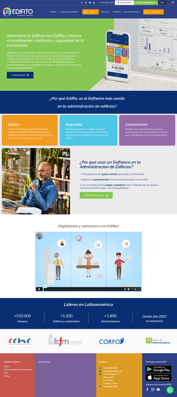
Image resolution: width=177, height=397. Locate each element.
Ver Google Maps (110, 386)
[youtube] (90, 2)
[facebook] (82, 2)
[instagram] (86, 2)
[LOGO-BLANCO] (18, 8)
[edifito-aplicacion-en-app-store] (158, 374)
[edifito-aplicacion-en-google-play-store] (158, 366)
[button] (170, 390)
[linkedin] (94, 2)
